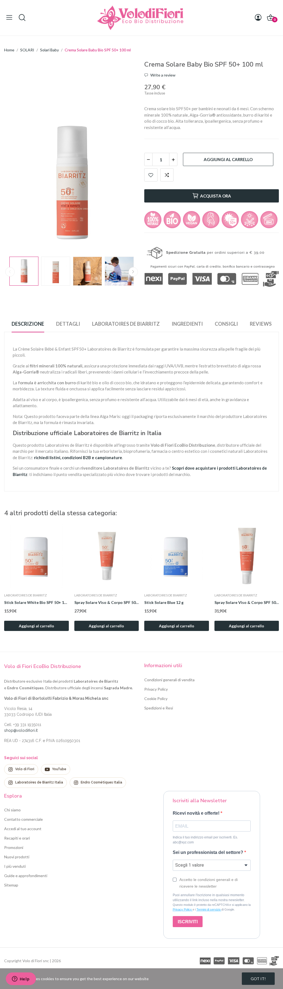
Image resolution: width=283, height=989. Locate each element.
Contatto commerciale (23, 819)
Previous (17, 183)
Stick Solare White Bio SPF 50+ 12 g (36, 602)
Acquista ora (215, 195)
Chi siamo (12, 809)
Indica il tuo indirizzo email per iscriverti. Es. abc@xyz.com (205, 839)
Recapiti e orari (17, 838)
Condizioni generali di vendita (169, 679)
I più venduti (15, 866)
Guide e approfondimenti (25, 875)
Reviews (261, 324)
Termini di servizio (208, 909)
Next (125, 183)
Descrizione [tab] (28, 324)
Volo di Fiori (24, 769)
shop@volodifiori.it (21, 730)
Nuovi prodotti (16, 856)
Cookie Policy (155, 698)
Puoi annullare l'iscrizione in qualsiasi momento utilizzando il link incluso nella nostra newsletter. (209, 897)
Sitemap (11, 885)
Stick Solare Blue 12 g (164, 602)
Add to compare (167, 175)
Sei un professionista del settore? (208, 852)
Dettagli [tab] (68, 324)
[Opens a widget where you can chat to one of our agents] (21, 979)
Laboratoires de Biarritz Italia (39, 782)
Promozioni (13, 847)
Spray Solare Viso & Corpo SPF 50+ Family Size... (246, 602)
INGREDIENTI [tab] (187, 324)
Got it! (258, 978)
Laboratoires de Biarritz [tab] (126, 324)
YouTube (59, 769)
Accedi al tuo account (22, 828)
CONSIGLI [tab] (226, 324)
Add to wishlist (151, 175)
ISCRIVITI (188, 921)
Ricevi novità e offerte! (197, 813)
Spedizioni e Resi (158, 708)
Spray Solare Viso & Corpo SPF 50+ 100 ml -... (106, 602)
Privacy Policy (156, 689)
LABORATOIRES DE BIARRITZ (25, 595)
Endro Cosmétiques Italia (101, 782)
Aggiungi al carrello (228, 159)
